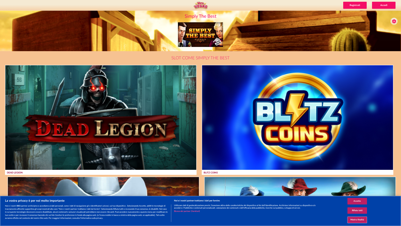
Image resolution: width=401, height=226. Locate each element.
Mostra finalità (357, 220)
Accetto (357, 201)
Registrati (355, 5)
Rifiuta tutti (357, 211)
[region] (200, 211)
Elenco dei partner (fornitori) (187, 211)
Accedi (383, 5)
